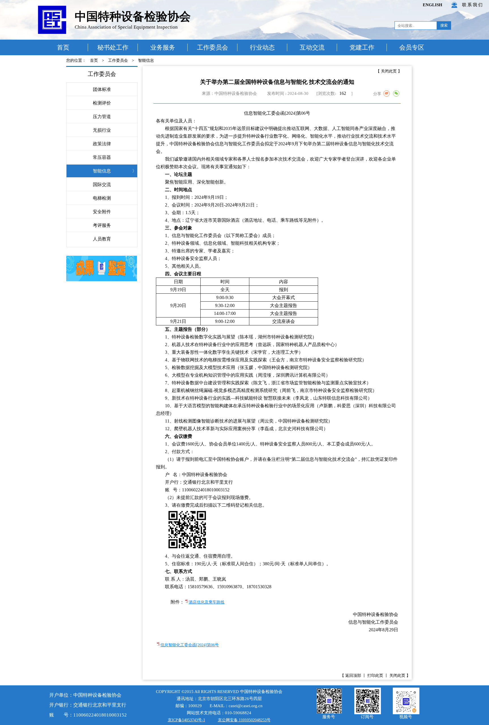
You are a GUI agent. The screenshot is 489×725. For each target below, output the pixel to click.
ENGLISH (432, 5)
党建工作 (361, 47)
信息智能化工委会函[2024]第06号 (189, 645)
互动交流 (312, 47)
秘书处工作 (112, 47)
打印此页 (375, 675)
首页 (63, 47)
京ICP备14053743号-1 (186, 720)
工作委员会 (212, 47)
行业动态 (262, 47)
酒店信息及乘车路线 (206, 602)
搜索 (444, 25)
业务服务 (162, 47)
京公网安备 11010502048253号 (244, 720)
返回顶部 (353, 675)
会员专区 (411, 47)
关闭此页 (389, 71)
